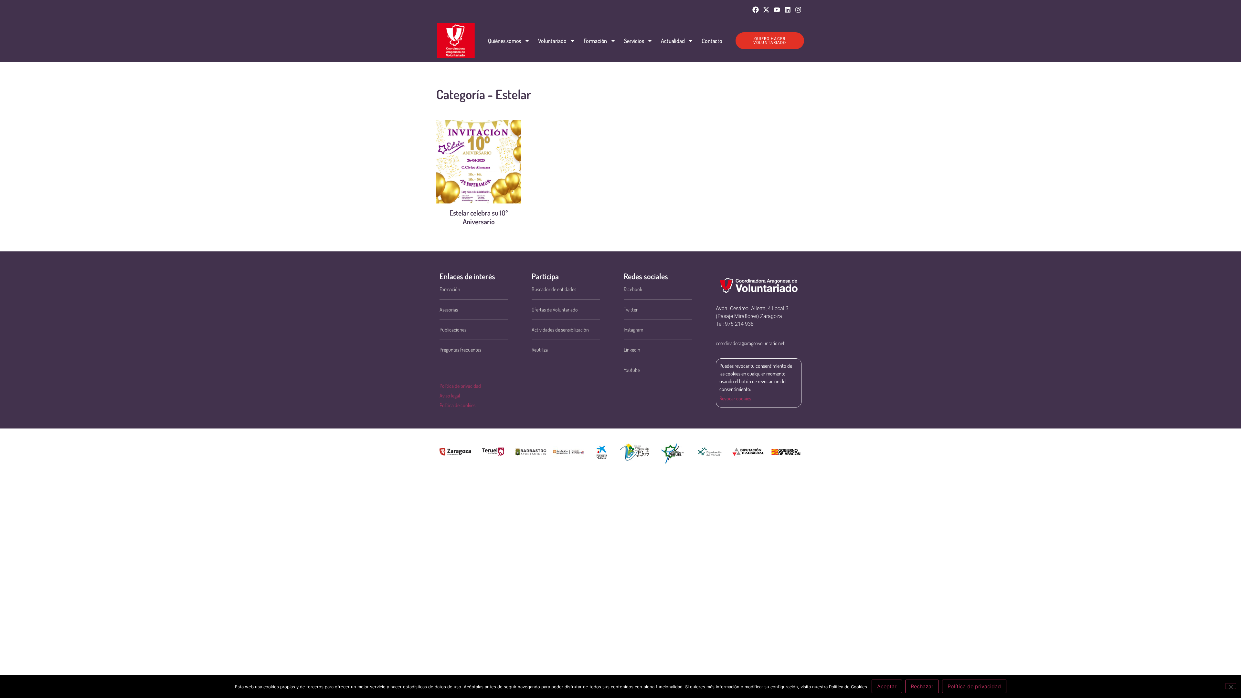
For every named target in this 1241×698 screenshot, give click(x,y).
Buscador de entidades (554, 289)
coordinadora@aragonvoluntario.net (750, 343)
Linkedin (632, 349)
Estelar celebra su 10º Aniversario (479, 217)
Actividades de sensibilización (560, 329)
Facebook (633, 289)
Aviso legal (450, 395)
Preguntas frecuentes (460, 349)
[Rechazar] (1230, 686)
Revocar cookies (735, 398)
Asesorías (449, 309)
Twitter (631, 309)
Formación (595, 40)
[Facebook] (755, 9)
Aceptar (886, 686)
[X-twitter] (766, 9)
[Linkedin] (787, 9)
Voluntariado (552, 40)
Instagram (633, 329)
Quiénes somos (504, 40)
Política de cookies (457, 405)
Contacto (712, 40)
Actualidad (672, 40)
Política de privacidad (460, 386)
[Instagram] (798, 9)
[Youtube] (777, 9)
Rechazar (922, 686)
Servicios (634, 40)
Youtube (632, 370)
